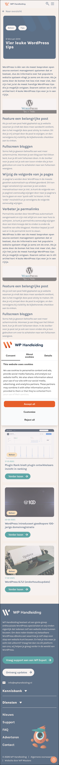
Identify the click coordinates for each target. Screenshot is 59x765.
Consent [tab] (10, 355)
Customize (29, 412)
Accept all (29, 404)
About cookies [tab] (29, 355)
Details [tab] (48, 355)
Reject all (29, 419)
